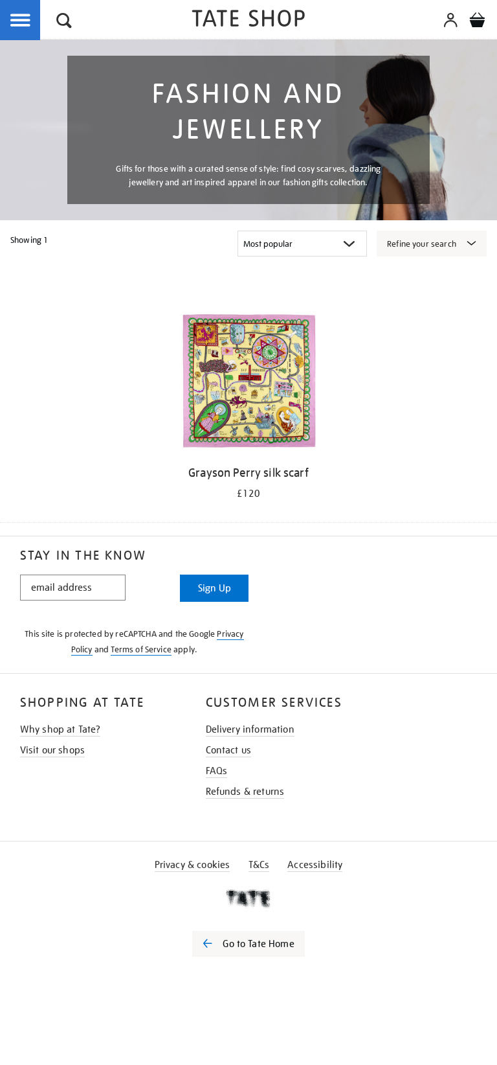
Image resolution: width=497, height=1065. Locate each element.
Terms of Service (141, 649)
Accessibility (314, 864)
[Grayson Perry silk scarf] (248, 383)
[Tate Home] (248, 898)
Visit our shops (52, 750)
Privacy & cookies (192, 864)
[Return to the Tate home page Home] (248, 20)
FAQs (217, 770)
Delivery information (250, 729)
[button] (64, 22)
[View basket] (477, 22)
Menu (20, 20)
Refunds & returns (245, 791)
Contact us (229, 750)
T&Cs (259, 864)
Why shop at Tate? (60, 729)
